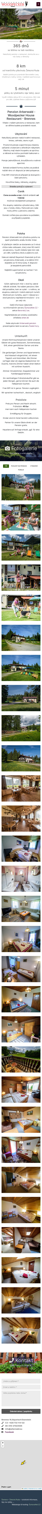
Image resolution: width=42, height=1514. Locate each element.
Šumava (5, 1500)
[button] (3, 23)
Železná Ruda (14, 1500)
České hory (34, 326)
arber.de (25, 318)
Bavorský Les (23, 310)
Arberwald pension (28, 323)
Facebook (9, 1432)
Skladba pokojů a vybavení (21, 186)
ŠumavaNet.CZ (30, 308)
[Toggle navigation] (38, 4)
